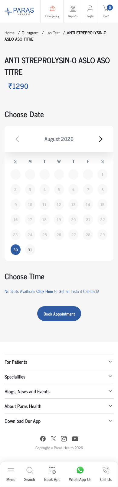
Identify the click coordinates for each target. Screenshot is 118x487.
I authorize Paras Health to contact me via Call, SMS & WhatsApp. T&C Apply (60, 273)
